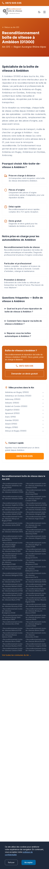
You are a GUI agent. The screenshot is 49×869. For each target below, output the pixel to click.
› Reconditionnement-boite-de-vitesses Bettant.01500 (12, 585)
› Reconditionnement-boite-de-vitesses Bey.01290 (36, 585)
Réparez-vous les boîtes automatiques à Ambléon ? (18, 334)
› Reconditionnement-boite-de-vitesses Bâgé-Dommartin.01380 (12, 545)
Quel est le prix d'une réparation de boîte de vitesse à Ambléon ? (23, 310)
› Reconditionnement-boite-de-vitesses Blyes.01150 (12, 599)
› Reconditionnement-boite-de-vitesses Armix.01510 (12, 524)
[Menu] (44, 12)
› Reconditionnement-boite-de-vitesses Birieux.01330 (12, 594)
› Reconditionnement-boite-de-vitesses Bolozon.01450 (36, 605)
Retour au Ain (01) (12, 27)
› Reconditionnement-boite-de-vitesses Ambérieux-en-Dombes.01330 (36, 485)
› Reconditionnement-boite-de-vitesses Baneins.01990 (36, 550)
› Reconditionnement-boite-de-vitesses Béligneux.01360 (36, 562)
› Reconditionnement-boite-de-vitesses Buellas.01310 (12, 645)
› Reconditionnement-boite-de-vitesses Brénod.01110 (12, 629)
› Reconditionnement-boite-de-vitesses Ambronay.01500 (36, 492)
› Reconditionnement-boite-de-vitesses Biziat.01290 (36, 594)
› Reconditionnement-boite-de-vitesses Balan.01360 (12, 550)
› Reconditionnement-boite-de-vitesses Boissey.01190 (12, 605)
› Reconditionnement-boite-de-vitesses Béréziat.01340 (36, 581)
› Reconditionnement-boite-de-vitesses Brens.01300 (36, 629)
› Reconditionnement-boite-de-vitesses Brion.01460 (12, 640)
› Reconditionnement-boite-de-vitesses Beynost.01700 (12, 590)
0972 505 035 (26, 366)
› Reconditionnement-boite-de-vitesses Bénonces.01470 (36, 575)
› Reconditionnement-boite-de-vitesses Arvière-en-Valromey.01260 (36, 532)
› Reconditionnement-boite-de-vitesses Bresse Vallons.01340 (12, 635)
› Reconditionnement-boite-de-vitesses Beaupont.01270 (36, 556)
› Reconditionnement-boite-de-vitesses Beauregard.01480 (12, 562)
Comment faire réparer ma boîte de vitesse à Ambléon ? (23, 322)
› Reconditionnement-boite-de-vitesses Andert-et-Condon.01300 (36, 499)
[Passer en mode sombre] (39, 12)
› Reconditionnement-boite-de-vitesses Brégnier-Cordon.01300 (36, 624)
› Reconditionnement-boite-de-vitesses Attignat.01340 (36, 537)
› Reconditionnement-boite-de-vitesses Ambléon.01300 (12, 491)
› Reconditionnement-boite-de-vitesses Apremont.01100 (36, 504)
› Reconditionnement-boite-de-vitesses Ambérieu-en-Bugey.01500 (12, 485)
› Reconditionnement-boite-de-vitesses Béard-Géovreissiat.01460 (12, 556)
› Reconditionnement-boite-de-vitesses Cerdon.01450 (12, 649)
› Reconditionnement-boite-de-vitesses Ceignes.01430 (36, 645)
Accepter (28, 862)
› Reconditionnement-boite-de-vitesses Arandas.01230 (36, 509)
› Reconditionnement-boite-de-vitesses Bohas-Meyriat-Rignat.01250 (36, 600)
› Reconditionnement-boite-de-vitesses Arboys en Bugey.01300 (12, 519)
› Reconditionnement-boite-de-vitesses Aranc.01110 (12, 509)
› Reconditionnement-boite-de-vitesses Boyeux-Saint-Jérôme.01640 (36, 617)
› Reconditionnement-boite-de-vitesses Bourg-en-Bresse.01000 (36, 611)
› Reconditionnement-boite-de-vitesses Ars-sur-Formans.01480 (36, 525)
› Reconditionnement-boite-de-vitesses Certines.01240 (36, 649)
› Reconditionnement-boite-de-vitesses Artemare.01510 (12, 531)
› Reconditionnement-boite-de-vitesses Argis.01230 (36, 518)
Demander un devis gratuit (24, 373)
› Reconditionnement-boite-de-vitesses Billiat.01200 (36, 590)
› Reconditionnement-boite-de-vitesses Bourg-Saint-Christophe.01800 (12, 617)
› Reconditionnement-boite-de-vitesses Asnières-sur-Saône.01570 (12, 538)
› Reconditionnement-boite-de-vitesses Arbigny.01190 (36, 513)
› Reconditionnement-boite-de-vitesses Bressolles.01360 (36, 635)
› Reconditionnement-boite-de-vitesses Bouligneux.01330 (12, 611)
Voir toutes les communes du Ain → (16, 655)
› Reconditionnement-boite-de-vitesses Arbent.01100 (12, 513)
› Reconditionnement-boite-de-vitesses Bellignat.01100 (12, 574)
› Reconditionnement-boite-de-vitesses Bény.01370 (12, 581)
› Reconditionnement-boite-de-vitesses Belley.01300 (12, 568)
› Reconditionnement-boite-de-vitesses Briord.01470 (36, 640)
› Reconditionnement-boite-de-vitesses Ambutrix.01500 (12, 498)
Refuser (11, 862)
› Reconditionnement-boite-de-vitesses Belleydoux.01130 (36, 569)
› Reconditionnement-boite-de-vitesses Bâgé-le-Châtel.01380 (36, 545)
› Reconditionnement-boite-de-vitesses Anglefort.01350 (12, 504)
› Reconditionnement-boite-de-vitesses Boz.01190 (12, 623)
